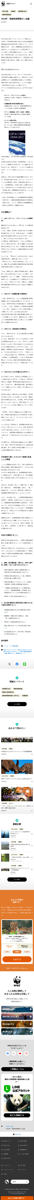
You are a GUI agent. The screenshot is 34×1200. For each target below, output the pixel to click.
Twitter (9, 664)
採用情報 (6, 1154)
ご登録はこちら (17, 1069)
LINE (24, 664)
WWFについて (7, 1141)
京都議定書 (25, 695)
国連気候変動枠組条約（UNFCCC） (10, 695)
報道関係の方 (23, 1149)
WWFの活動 (5, 11)
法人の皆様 (6, 1149)
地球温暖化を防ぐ (22, 11)
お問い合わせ (7, 1158)
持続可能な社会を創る (17, 1018)
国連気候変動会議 (6, 14)
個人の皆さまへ (24, 1145)
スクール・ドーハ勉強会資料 (10, 646)
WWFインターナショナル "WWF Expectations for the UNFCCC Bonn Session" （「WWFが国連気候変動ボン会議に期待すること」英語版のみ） (17, 651)
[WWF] (1, 1126)
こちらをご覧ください (19, 1193)
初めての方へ (7, 1145)
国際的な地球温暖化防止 (8, 692)
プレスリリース (7, 1165)
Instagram (26, 1053)
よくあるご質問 (24, 1154)
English (5, 1174)
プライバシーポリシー (9, 1169)
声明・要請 (22, 1165)
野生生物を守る (17, 1025)
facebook (17, 664)
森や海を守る (17, 1032)
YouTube (20, 1053)
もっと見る (17, 704)
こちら (26, 968)
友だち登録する (17, 1115)
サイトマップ (23, 1169)
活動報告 (13, 11)
